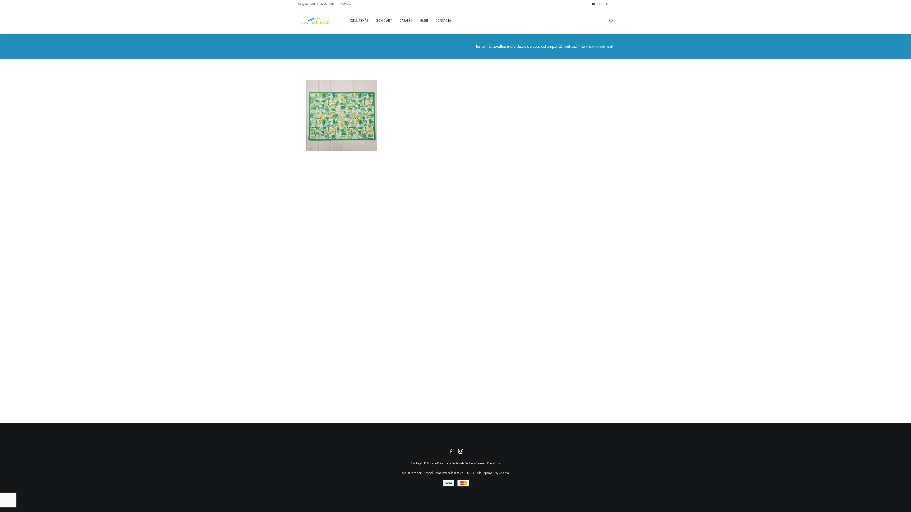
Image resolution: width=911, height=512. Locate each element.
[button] (611, 20)
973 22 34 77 (345, 4)
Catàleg (406, 20)
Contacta (443, 20)
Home (479, 46)
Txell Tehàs (359, 20)
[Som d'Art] (315, 20)
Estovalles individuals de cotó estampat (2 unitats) (533, 46)
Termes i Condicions (488, 463)
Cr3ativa (504, 473)
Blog (424, 20)
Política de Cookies (463, 463)
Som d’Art (384, 20)
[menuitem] (597, 4)
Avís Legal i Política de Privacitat (430, 463)
